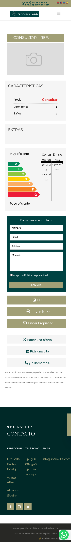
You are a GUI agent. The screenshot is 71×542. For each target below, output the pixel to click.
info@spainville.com (57, 459)
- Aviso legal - (42, 533)
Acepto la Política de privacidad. (30, 275)
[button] (64, 535)
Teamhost (46, 538)
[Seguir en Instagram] (19, 506)
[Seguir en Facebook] (10, 506)
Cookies (53, 533)
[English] (58, 2)
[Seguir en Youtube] (28, 506)
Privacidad (30, 533)
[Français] (61, 2)
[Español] (67, 2)
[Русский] (64, 2)
